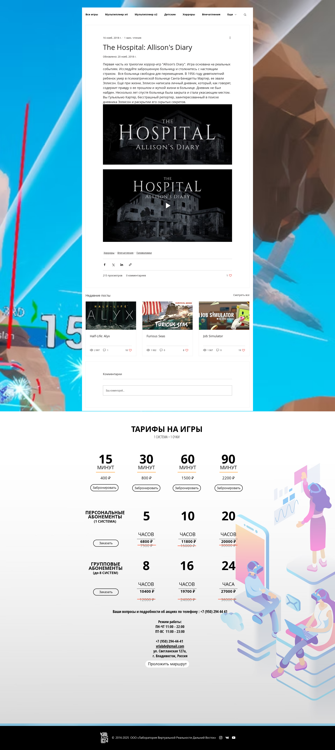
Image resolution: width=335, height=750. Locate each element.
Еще (230, 14)
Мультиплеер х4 (116, 14)
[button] (245, 14)
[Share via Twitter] (113, 264)
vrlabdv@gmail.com (170, 646)
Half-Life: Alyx (100, 336)
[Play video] (167, 205)
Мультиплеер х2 (146, 14)
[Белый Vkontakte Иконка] (227, 738)
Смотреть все (241, 295)
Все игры (91, 14)
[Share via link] (130, 264)
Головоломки (144, 252)
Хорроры (189, 14)
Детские (170, 14)
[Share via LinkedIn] (121, 264)
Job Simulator (213, 336)
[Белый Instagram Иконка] (221, 738)
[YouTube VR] (234, 738)
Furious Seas (156, 336)
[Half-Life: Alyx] (111, 315)
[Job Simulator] (224, 315)
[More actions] (230, 38)
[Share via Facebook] (104, 264)
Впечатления (211, 14)
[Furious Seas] (167, 315)
